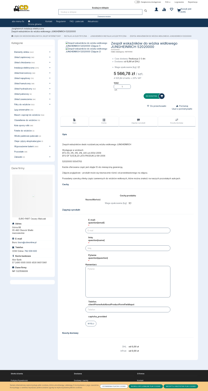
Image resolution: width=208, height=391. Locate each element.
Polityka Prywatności (19, 380)
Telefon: (111, 303)
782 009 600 (30, 251)
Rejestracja (192, 2)
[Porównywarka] (164, 9)
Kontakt (140, 380)
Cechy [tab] (103, 123)
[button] (167, 2)
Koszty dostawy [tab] (176, 123)
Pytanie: (98, 256)
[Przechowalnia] (171, 9)
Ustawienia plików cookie (114, 386)
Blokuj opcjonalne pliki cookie (145, 386)
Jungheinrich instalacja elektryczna (108, 36)
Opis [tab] (74, 123)
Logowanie (179, 2)
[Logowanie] (156, 9)
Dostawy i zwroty (81, 380)
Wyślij (91, 324)
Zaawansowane (104, 17)
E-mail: (96, 221)
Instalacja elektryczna (75, 36)
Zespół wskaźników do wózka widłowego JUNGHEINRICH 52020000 (160, 36)
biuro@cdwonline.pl (27, 242)
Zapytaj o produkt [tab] (138, 123)
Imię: (96, 238)
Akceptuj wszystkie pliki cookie (181, 386)
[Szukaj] (146, 10)
